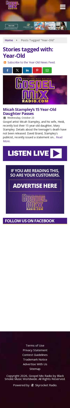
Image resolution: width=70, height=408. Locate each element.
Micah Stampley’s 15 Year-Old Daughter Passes (29, 111)
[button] (62, 7)
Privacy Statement (35, 350)
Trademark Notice (35, 359)
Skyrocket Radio (45, 385)
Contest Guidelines (35, 355)
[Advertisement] (35, 25)
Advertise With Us (35, 364)
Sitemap (35, 369)
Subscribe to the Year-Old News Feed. (31, 62)
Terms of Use (35, 345)
